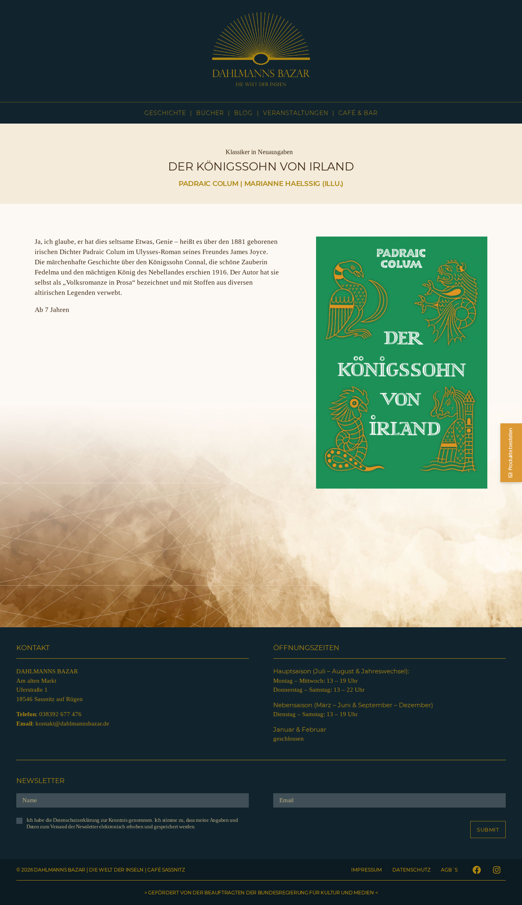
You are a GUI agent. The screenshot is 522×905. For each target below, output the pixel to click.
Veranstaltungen (295, 113)
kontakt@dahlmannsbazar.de (72, 723)
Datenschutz (411, 870)
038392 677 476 (60, 714)
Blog (243, 113)
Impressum (366, 870)
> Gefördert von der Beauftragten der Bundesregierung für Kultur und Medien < (261, 893)
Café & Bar (358, 113)
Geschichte (165, 113)
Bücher (210, 113)
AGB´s (449, 870)
